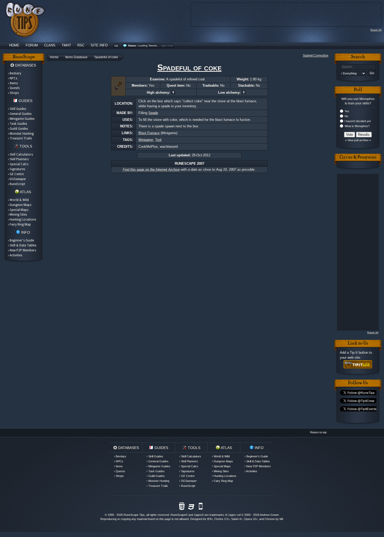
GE (116, 45)
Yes (347, 111)
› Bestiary (14, 73)
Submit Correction (315, 55)
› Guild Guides (18, 129)
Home (14, 45)
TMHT (66, 45)
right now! (167, 45)
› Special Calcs (18, 164)
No (346, 116)
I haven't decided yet (358, 121)
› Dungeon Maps (19, 205)
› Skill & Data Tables (22, 245)
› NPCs (12, 78)
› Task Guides (17, 124)
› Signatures (16, 169)
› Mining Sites (17, 214)
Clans (49, 45)
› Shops (13, 93)
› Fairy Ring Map (19, 224)
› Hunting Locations (22, 219)
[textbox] (358, 67)
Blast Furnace (149, 133)
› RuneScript (16, 184)
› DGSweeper (17, 179)
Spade (153, 113)
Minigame (145, 140)
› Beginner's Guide (21, 240)
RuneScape (178, 514)
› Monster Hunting (21, 133)
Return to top (318, 432)
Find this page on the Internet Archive (151, 170)
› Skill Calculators (20, 154)
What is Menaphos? (357, 126)
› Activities (15, 255)
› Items (13, 83)
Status (132, 45)
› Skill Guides (17, 109)
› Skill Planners (18, 159)
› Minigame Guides (21, 119)
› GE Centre (16, 174)
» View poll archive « (358, 140)
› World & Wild (18, 200)
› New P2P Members (22, 250)
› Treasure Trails (20, 138)
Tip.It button (359, 353)
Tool (158, 140)
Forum (32, 45)
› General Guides (20, 114)
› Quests (14, 88)
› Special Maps (18, 210)
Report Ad (375, 30)
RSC (80, 45)
